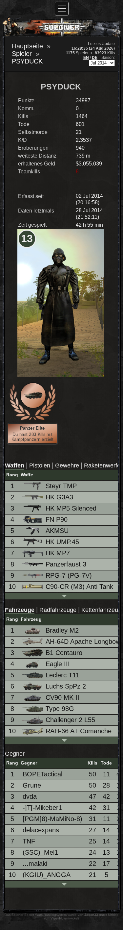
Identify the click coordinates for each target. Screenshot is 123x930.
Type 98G (60, 708)
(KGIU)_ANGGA (47, 874)
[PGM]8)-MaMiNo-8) (52, 818)
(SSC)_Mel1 (40, 852)
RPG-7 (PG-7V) (69, 575)
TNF (29, 841)
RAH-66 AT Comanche (79, 731)
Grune (32, 785)
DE (94, 57)
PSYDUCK (27, 61)
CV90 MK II (62, 697)
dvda (30, 796)
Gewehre (67, 465)
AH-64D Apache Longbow (83, 641)
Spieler (22, 53)
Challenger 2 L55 (70, 719)
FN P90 (57, 519)
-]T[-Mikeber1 (42, 807)
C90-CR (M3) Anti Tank (79, 586)
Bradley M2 (62, 630)
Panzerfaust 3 (66, 564)
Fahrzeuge (19, 610)
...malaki (35, 863)
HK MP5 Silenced (71, 508)
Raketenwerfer (103, 465)
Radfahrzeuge (57, 610)
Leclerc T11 (62, 675)
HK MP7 (58, 553)
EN (86, 57)
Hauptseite (27, 46)
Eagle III (58, 663)
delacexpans (41, 830)
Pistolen (39, 465)
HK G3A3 (59, 497)
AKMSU (57, 530)
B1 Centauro (64, 652)
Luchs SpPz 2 (66, 686)
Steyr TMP (61, 486)
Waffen (14, 465)
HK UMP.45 (62, 541)
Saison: (108, 57)
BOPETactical (42, 774)
